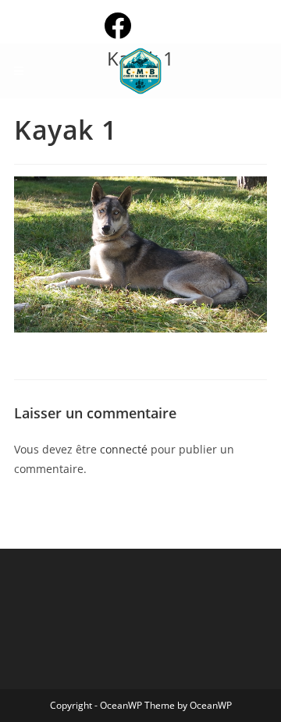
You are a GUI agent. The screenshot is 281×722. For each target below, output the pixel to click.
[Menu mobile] (19, 71)
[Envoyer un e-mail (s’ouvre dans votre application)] (166, 25)
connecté (124, 449)
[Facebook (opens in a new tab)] (130, 25)
